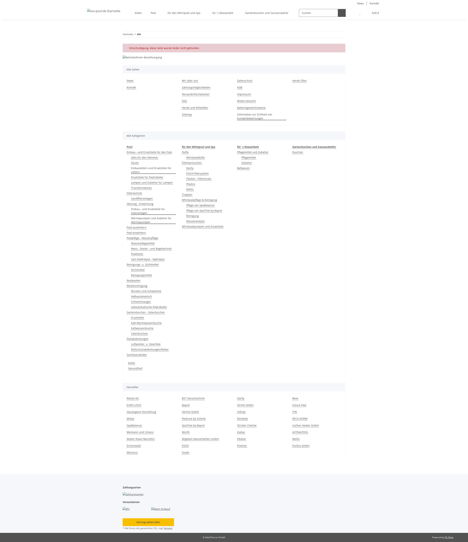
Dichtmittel (138, 270)
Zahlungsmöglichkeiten (196, 87)
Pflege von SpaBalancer (200, 205)
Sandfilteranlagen (142, 198)
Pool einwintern (136, 232)
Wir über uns (190, 80)
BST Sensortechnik (193, 398)
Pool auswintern (136, 227)
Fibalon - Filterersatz (198, 178)
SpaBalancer (134, 425)
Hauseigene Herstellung (141, 412)
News (360, 3)
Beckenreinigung (137, 285)
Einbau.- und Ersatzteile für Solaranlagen (148, 211)
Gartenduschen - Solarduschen (146, 312)
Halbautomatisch (141, 296)
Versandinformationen (196, 94)
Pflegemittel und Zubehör (252, 152)
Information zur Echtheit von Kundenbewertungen (254, 116)
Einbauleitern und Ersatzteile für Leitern (151, 170)
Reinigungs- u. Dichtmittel (143, 264)
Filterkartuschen (192, 163)
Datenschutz (244, 80)
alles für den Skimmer (144, 157)
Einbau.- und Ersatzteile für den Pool (149, 152)
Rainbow (242, 418)
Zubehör (246, 163)
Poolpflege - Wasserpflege (142, 238)
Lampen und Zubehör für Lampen (152, 182)
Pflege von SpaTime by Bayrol (204, 210)
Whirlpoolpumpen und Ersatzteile (202, 226)
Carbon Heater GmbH (305, 425)
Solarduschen (139, 333)
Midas (130, 418)
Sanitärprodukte (137, 354)
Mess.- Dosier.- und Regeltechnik (151, 248)
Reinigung (192, 216)
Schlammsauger (141, 301)
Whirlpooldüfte (195, 157)
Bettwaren (243, 168)
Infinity (241, 412)
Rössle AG (133, 398)
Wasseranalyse (195, 221)
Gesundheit (135, 368)
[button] (352, 13)
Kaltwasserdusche (142, 328)
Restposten (133, 280)
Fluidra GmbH (300, 445)
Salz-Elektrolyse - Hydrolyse (148, 259)
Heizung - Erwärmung (140, 203)
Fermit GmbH (245, 405)
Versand (168, 528)
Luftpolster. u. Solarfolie (146, 344)
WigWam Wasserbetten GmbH (200, 439)
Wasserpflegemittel (143, 243)
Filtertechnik (134, 193)
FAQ (184, 101)
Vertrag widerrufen (148, 522)
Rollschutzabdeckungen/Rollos (150, 349)
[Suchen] (342, 13)
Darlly (189, 168)
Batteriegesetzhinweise (251, 107)
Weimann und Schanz (140, 432)
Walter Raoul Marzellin (141, 439)
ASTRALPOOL (300, 432)
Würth (186, 432)
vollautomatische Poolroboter (149, 307)
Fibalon (241, 439)
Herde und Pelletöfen (195, 107)
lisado (185, 452)
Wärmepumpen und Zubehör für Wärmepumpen (151, 220)
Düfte (185, 152)
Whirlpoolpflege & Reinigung (199, 200)
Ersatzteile (137, 317)
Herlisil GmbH (190, 412)
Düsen (135, 163)
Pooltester (137, 254)
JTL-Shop (449, 537)
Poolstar (242, 445)
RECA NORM (299, 418)
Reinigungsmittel (141, 275)
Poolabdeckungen (137, 339)
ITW (294, 412)
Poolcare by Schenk (193, 418)
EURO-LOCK (134, 405)
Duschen (297, 152)
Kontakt (374, 3)
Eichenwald (134, 445)
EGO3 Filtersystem (197, 173)
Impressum (244, 94)
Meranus (132, 452)
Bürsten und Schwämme (146, 291)
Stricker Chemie (246, 425)
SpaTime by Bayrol (193, 425)
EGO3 (185, 445)
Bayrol (186, 405)
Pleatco (190, 184)
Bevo (295, 398)
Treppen (187, 194)
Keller (131, 363)
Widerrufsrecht (246, 101)
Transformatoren (141, 188)
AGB (239, 87)
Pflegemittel (248, 157)
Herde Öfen (299, 80)
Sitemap (187, 114)
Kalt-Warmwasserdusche (146, 323)
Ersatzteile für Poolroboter (147, 177)
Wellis (190, 189)
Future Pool (299, 405)
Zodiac (241, 432)
